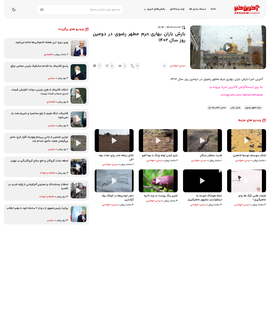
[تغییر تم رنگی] (13, 9)
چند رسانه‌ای (177, 9)
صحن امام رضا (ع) (217, 108)
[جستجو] (42, 9)
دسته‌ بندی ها (197, 9)
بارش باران (235, 108)
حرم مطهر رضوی (253, 108)
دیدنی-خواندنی (177, 66)
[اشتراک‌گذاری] (164, 65)
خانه (213, 9)
